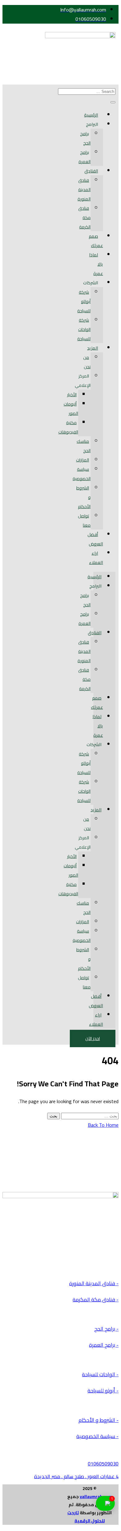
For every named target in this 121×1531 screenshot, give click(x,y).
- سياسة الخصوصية (97, 1436)
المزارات (82, 460)
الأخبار (72, 395)
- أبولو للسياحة (103, 1391)
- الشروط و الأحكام (98, 1420)
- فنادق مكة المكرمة (96, 1299)
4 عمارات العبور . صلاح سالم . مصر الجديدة (76, 1476)
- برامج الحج (106, 1329)
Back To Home (103, 1125)
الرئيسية (91, 115)
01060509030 (103, 1463)
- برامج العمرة (104, 1345)
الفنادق (91, 171)
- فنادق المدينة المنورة (94, 1283)
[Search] (112, 102)
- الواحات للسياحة (100, 1374)
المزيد (92, 348)
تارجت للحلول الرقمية (86, 1517)
